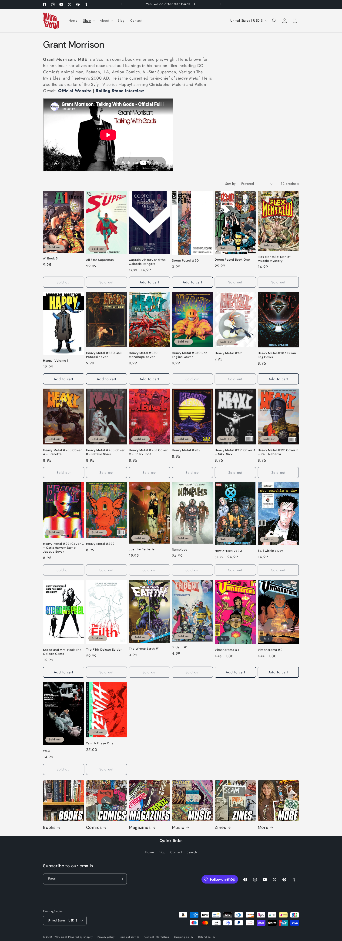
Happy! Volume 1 (55, 361)
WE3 (46, 751)
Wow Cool (60, 937)
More (263, 827)
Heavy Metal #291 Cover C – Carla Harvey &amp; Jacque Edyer (63, 548)
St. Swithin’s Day (270, 551)
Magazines (140, 827)
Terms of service (130, 937)
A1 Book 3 (50, 258)
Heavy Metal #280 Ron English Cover (190, 355)
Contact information (156, 937)
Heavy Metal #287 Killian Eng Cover (277, 355)
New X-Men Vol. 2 (228, 551)
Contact (176, 852)
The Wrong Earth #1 (144, 649)
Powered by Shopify (80, 937)
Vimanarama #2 (270, 650)
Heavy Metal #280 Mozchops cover (143, 355)
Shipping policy (184, 937)
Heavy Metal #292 (100, 544)
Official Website (75, 91)
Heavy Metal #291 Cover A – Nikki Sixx (235, 452)
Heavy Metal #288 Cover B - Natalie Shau (105, 452)
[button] (88, 20)
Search (192, 852)
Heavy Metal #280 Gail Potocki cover (104, 355)
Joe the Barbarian (142, 549)
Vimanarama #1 (227, 650)
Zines (220, 827)
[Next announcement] (220, 4)
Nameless (179, 549)
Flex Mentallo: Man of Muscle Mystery (274, 259)
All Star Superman (100, 260)
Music (178, 827)
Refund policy (206, 937)
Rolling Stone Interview (120, 91)
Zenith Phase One (100, 743)
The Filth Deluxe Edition (104, 650)
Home (149, 852)
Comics (94, 827)
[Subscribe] (121, 879)
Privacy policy (106, 937)
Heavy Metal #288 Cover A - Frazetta (62, 452)
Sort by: (231, 183)
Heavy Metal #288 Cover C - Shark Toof (148, 452)
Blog (162, 852)
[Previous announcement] (121, 4)
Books (49, 827)
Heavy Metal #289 (186, 450)
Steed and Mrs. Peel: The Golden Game (62, 652)
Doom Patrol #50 (185, 260)
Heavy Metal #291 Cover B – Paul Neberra (278, 452)
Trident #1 (180, 647)
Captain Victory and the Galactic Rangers (147, 262)
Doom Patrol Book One (232, 260)
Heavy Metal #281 (228, 353)
